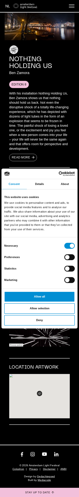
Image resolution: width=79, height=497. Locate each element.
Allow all (39, 296)
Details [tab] (39, 184)
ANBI (63, 469)
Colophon (18, 469)
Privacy (33, 469)
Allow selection (39, 308)
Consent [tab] (14, 184)
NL (7, 6)
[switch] (69, 257)
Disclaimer (49, 469)
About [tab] (65, 184)
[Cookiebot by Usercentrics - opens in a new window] (59, 173)
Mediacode (44, 480)
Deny (39, 320)
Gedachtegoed (46, 476)
